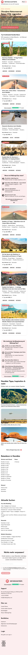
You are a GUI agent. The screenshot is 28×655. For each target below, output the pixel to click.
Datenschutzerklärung (13, 567)
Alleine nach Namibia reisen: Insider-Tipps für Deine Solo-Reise (14, 444)
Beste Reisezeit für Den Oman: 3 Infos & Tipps (11, 507)
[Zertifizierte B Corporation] (14, 643)
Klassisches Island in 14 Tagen (7, 540)
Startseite (2, 8)
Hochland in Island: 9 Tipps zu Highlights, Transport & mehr (13, 512)
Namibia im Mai (4, 469)
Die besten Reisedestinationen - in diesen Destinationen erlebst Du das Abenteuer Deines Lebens (14, 405)
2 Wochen (17, 461)
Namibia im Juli (4, 472)
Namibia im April (4, 467)
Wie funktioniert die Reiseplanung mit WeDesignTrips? (14, 200)
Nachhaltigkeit (4, 610)
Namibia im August (5, 474)
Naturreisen (3, 491)
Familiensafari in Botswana (7, 538)
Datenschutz (4, 625)
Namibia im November (6, 480)
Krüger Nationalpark (5, 524)
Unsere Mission (4, 606)
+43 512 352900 (4, 595)
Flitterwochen (4, 487)
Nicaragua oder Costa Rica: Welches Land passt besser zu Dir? (13, 515)
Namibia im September (6, 476)
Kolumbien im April (5, 523)
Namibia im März (5, 465)
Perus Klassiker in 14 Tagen (7, 542)
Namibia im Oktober (5, 478)
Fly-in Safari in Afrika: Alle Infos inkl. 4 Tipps (11, 424)
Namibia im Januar (5, 461)
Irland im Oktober (5, 528)
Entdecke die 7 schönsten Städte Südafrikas (11, 509)
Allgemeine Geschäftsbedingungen (9, 623)
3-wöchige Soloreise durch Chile (8, 544)
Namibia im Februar (5, 463)
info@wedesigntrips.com (6, 597)
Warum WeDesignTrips (6, 612)
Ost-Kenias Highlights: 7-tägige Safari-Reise (11, 536)
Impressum (3, 621)
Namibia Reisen (7, 8)
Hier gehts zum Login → (6, 634)
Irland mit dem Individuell (6, 530)
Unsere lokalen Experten (6, 608)
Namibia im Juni (4, 471)
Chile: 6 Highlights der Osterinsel (8, 506)
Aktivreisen (3, 489)
